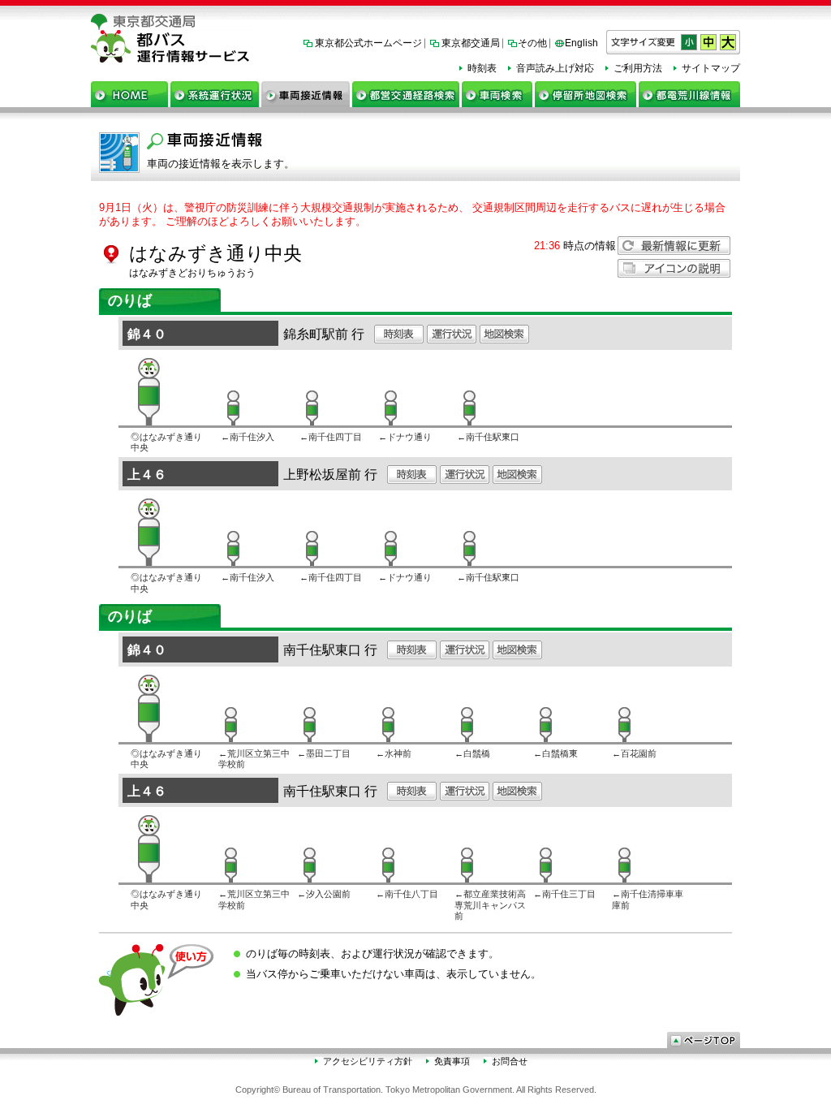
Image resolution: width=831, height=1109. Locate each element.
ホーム (129, 94)
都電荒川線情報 (689, 94)
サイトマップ (711, 68)
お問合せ (509, 1061)
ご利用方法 (638, 68)
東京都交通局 (470, 43)
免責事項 (452, 1061)
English (581, 43)
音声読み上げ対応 (555, 68)
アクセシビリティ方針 (367, 1061)
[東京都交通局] (415, 22)
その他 (532, 43)
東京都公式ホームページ (368, 43)
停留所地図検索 (585, 94)
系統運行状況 (214, 94)
